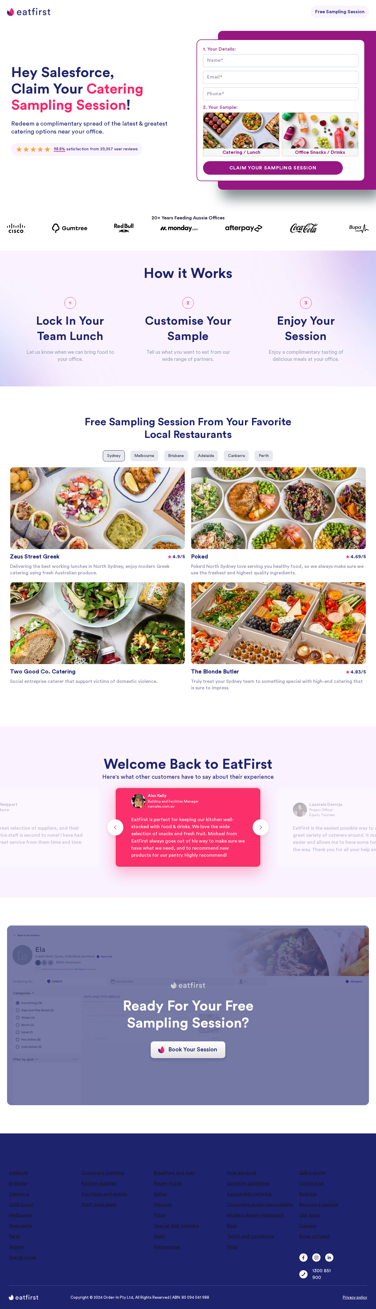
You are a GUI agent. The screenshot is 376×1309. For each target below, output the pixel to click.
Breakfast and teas (174, 1172)
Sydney (16, 1247)
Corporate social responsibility (260, 1204)
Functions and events (104, 1194)
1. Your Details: (219, 49)
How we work (241, 1172)
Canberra (19, 1194)
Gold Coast (21, 1204)
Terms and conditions (250, 1236)
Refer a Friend (314, 1236)
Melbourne (20, 1215)
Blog (231, 1225)
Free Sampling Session (340, 11)
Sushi (159, 1236)
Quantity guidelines (248, 1183)
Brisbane (18, 1183)
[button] (115, 827)
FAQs (232, 1247)
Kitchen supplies (98, 1183)
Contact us (311, 1183)
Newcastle (20, 1225)
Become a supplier (319, 1204)
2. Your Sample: (220, 107)
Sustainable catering (249, 1194)
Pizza (159, 1215)
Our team (309, 1215)
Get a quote (312, 1172)
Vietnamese (167, 1247)
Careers (307, 1225)
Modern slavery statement (255, 1215)
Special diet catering (176, 1225)
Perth (14, 1236)
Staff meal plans (98, 1204)
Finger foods (168, 1183)
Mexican (163, 1204)
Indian (160, 1194)
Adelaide (18, 1172)
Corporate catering (102, 1172)
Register (308, 1194)
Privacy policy (355, 1297)
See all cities (22, 1257)
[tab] (113, 456)
